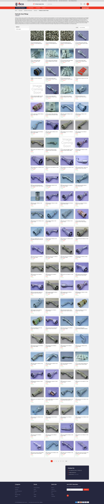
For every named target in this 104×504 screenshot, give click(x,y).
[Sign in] (84, 4)
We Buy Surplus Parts (39, 4)
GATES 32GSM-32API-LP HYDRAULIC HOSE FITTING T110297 (37, 168)
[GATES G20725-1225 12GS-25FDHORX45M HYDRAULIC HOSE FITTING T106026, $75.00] (37, 446)
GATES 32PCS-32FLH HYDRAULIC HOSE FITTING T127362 (66, 221)
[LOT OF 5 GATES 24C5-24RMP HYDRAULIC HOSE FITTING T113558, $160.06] (37, 107)
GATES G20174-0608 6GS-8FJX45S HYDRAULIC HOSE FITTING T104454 (51, 150)
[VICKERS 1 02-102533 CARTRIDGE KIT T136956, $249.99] (37, 71)
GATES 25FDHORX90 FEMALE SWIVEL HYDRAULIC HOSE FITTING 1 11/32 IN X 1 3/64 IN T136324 (66, 310)
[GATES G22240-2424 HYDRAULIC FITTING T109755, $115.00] (52, 160)
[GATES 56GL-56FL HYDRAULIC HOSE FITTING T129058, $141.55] (82, 107)
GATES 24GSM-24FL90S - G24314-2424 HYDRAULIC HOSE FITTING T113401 (81, 168)
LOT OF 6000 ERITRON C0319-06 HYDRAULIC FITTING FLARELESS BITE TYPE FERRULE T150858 (66, 43)
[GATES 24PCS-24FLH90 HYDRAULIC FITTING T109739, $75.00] (52, 428)
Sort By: (77, 27)
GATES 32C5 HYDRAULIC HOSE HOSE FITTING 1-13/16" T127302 (36, 328)
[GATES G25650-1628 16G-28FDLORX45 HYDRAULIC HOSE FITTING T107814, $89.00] (82, 267)
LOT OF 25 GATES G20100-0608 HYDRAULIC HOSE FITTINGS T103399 (51, 79)
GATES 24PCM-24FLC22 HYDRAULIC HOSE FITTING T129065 (81, 417)
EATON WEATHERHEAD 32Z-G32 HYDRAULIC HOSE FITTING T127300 (80, 96)
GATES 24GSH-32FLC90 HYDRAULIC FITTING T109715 (36, 275)
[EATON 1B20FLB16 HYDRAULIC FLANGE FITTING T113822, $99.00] (52, 196)
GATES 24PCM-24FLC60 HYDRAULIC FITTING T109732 (81, 132)
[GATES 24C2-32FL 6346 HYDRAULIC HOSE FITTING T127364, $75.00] (82, 392)
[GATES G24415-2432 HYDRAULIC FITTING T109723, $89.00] (67, 267)
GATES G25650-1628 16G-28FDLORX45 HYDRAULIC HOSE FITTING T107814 (81, 275)
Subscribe (86, 489)
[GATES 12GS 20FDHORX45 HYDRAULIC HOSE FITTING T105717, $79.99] (67, 357)
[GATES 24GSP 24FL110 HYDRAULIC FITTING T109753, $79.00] (67, 374)
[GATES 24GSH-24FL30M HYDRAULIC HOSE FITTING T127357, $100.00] (82, 178)
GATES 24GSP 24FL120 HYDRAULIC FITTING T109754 (51, 310)
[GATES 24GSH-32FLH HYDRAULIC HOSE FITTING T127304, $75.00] (37, 410)
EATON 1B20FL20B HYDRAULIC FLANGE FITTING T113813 (37, 382)
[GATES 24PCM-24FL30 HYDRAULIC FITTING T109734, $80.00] (52, 339)
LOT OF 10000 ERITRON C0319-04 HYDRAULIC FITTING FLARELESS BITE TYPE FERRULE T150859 (36, 43)
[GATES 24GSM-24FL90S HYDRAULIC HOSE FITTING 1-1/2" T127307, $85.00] (37, 303)
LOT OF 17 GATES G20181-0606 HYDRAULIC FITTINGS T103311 (35, 61)
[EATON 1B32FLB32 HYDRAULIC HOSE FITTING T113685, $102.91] (52, 178)
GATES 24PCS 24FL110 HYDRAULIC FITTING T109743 (36, 435)
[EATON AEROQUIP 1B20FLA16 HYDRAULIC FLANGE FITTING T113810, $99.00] (67, 196)
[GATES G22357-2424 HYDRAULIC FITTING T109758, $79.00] (82, 374)
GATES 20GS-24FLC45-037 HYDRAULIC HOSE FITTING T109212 (37, 257)
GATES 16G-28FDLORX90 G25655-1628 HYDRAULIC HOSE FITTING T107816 (36, 292)
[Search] (81, 4)
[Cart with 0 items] (88, 4)
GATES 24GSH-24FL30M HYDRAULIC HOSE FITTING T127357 (81, 185)
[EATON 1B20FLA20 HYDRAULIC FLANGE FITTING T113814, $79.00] (52, 374)
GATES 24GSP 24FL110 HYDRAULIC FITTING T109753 (65, 382)
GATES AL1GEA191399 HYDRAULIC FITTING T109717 (81, 239)
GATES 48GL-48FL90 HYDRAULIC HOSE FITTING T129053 (66, 114)
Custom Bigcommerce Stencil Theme (34, 502)
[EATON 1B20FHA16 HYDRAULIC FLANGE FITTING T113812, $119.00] (82, 143)
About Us (43, 7)
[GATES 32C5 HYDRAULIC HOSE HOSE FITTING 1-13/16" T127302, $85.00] (37, 321)
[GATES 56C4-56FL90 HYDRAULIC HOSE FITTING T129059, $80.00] (52, 357)
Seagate (35, 494)
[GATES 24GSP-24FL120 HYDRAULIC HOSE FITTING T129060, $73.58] (52, 446)
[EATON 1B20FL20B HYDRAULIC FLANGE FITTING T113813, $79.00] (37, 374)
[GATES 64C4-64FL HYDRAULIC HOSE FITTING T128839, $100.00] (37, 196)
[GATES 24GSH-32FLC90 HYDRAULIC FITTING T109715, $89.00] (37, 267)
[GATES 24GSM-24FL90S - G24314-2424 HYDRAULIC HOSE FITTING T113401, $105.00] (82, 160)
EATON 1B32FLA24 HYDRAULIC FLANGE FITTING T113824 (81, 257)
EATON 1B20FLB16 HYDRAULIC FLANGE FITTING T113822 (51, 203)
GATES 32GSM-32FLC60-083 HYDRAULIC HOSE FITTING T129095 (37, 132)
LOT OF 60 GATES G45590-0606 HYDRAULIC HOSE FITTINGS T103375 (51, 96)
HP (34, 492)
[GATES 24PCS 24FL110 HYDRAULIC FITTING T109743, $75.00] (37, 428)
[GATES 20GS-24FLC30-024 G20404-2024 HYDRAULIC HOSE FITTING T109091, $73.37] (82, 446)
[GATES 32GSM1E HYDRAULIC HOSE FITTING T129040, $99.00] (52, 214)
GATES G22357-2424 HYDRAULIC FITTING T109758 (81, 382)
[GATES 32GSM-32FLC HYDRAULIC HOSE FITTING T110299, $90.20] (67, 232)
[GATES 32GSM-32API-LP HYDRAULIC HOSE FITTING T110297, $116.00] (37, 160)
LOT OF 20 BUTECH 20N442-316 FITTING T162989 (81, 79)
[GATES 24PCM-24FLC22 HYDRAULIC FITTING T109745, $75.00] (67, 410)
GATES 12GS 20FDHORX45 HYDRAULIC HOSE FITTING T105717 (66, 364)
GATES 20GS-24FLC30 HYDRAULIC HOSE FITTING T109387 (66, 453)
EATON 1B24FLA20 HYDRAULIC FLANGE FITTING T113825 (81, 292)
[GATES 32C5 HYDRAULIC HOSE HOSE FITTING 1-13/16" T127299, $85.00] (82, 303)
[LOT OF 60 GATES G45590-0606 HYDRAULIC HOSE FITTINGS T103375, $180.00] (52, 89)
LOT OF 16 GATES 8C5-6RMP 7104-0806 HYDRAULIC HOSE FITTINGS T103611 (37, 96)
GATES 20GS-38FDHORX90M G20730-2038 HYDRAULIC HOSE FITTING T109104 (37, 185)
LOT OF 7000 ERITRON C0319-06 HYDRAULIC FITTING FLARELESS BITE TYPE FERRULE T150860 (51, 43)
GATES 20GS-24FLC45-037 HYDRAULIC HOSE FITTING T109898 (52, 257)
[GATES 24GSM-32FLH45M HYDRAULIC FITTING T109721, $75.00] (52, 410)
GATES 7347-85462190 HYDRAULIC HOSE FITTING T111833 (66, 435)
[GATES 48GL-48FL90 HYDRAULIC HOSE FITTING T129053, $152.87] (67, 107)
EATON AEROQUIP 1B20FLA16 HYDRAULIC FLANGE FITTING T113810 (66, 203)
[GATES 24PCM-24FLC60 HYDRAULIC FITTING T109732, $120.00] (82, 125)
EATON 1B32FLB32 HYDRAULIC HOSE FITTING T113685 (51, 185)
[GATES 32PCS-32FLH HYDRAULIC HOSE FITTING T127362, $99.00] (67, 214)
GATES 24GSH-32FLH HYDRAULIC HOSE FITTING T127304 (37, 417)
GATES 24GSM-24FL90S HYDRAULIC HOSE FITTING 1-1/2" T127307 (36, 310)
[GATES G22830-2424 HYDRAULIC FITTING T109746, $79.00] (37, 392)
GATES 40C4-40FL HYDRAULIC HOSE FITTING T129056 (81, 346)
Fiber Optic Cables (17, 494)
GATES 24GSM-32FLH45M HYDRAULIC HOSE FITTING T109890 (51, 292)
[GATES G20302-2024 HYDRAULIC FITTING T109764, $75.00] (82, 428)
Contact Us (53, 489)
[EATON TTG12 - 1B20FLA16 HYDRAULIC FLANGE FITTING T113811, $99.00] (82, 196)
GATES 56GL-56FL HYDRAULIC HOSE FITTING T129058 (80, 114)
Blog (52, 492)
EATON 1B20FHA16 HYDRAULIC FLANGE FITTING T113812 (81, 150)
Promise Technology (37, 487)
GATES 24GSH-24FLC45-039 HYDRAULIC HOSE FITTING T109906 (37, 346)
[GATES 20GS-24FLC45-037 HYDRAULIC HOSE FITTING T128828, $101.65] (67, 178)
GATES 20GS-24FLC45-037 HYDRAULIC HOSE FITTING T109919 (66, 257)
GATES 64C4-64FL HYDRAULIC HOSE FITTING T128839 (36, 203)
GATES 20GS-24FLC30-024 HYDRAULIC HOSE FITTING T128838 (66, 328)
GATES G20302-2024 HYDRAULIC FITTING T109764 (81, 435)
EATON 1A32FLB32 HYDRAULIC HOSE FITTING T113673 (51, 239)
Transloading (38, 7)
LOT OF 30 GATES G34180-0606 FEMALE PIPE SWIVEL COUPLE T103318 (66, 61)
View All (16, 496)
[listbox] (84, 27)
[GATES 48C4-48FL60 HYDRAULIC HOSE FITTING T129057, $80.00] (37, 357)
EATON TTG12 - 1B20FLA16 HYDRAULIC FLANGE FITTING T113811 (81, 203)
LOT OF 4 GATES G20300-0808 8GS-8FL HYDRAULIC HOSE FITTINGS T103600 (81, 364)
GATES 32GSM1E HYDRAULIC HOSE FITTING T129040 (51, 221)
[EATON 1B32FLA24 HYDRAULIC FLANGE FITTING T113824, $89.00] (82, 250)
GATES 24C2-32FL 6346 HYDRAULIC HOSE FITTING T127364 (81, 399)
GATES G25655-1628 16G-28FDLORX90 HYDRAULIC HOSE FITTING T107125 (51, 328)
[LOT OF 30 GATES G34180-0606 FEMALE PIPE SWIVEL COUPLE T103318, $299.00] (67, 54)
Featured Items (31, 7)
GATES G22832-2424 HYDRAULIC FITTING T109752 (37, 150)
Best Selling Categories (20, 7)
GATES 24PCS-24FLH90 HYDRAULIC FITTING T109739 (51, 435)
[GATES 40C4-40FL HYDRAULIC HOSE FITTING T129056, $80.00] (82, 339)
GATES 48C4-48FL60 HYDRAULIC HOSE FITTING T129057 (37, 364)
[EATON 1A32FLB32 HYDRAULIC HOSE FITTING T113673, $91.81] (52, 232)
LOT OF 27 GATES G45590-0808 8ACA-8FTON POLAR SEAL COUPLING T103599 (52, 114)
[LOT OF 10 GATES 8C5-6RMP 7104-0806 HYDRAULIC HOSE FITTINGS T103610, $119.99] (67, 143)
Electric (16, 492)
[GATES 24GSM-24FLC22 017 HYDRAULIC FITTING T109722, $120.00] (67, 125)
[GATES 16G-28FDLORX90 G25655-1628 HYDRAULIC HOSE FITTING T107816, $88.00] (37, 285)
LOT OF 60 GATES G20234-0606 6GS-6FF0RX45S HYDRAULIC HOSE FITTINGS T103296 (81, 43)
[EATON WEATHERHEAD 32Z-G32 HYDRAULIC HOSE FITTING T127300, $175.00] (82, 89)
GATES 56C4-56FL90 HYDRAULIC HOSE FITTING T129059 (52, 364)
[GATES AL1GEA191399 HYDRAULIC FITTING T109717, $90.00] (82, 232)
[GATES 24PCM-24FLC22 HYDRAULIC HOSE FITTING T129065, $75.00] (82, 410)
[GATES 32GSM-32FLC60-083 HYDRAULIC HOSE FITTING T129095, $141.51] (37, 125)
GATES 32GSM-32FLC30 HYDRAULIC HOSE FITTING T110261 (67, 168)
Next (66, 461)
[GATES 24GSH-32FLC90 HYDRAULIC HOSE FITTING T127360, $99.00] (37, 214)
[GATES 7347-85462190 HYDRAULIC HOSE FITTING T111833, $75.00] (67, 428)
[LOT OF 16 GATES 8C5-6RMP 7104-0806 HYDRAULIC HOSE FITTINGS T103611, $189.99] (37, 89)
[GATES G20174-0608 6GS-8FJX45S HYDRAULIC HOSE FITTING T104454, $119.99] (52, 143)
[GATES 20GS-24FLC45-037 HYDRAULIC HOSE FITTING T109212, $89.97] (37, 250)
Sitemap (52, 494)
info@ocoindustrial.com (72, 472)
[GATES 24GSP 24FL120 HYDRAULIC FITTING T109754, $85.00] (52, 303)
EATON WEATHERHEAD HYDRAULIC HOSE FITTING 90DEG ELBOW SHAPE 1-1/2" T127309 (66, 399)
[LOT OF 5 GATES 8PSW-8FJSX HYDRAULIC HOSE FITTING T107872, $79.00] (52, 392)
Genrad (35, 489)
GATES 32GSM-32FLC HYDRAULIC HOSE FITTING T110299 (66, 239)
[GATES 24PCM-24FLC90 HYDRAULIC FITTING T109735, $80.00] (67, 339)
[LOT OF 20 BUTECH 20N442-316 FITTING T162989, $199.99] (82, 71)
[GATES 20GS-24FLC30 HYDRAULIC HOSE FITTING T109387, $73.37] (67, 446)
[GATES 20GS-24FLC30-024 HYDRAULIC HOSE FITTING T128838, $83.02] (67, 321)
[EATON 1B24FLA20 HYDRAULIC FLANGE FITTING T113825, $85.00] (82, 285)
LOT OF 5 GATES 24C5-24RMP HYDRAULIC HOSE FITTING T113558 (37, 114)
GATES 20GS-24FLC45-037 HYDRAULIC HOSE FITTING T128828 (66, 185)
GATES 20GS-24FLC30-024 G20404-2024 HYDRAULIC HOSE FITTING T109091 (81, 453)
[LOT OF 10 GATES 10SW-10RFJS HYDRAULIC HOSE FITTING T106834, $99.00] (82, 214)
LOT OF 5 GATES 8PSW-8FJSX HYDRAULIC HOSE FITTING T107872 (52, 399)
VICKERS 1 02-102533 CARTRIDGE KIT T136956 (36, 79)
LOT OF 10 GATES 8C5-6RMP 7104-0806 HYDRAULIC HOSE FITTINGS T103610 (66, 150)
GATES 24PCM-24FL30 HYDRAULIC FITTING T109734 (51, 346)
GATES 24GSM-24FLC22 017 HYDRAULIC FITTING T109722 (66, 132)
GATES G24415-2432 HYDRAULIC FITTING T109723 (66, 275)
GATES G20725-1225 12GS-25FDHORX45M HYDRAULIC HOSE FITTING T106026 (37, 453)
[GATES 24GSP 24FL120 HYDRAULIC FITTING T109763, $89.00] (52, 267)
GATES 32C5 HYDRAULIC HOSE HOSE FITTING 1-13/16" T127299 (81, 310)
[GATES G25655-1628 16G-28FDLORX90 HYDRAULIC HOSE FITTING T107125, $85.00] (52, 321)
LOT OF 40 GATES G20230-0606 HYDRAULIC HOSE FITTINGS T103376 (81, 61)
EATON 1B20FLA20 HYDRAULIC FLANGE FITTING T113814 (52, 382)
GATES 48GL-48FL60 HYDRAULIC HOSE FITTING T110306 (52, 132)
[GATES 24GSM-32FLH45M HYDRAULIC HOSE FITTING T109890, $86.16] (52, 285)
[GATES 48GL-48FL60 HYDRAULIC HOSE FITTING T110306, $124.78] (52, 125)
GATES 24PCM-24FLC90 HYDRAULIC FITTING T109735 (66, 346)
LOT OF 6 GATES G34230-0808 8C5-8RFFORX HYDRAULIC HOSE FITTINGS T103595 (66, 96)
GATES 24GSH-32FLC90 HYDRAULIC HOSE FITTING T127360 (37, 221)
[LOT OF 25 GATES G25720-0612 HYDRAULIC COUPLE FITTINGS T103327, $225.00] (67, 71)
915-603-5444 (85, 8)
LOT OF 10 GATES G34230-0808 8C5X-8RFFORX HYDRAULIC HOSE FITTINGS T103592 (51, 61)
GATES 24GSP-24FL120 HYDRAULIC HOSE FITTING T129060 (52, 453)
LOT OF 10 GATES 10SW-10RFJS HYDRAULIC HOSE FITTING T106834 (80, 221)
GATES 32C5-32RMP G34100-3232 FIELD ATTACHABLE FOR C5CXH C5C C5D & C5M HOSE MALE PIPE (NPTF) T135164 (37, 239)
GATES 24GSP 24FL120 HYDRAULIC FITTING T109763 (51, 275)
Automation (16, 489)
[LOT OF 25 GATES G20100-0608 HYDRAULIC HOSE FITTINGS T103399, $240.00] (52, 71)
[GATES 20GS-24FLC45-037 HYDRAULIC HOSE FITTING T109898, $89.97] (52, 250)
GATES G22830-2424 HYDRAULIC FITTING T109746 (37, 399)
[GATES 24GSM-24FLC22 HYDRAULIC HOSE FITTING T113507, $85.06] (67, 285)
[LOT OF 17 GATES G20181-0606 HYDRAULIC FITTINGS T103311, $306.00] (37, 54)
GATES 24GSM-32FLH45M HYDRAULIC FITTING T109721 (51, 417)
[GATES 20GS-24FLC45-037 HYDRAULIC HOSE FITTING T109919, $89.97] (67, 250)
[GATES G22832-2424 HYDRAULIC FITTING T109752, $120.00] (37, 143)
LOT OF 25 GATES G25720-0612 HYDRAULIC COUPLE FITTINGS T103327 (66, 79)
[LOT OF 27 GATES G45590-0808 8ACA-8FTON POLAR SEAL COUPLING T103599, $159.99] (52, 107)
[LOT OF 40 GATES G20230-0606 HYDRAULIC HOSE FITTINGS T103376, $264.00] (82, 54)
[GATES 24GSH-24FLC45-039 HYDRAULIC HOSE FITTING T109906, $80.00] (37, 339)
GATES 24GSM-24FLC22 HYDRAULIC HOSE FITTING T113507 (66, 292)
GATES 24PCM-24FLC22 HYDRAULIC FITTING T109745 (66, 417)
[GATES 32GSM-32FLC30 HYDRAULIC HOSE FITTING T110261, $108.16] (67, 160)
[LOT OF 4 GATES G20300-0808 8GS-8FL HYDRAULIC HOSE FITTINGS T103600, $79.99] (82, 357)
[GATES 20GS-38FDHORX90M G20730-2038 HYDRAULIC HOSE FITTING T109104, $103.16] (37, 178)
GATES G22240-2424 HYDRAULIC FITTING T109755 (52, 168)
